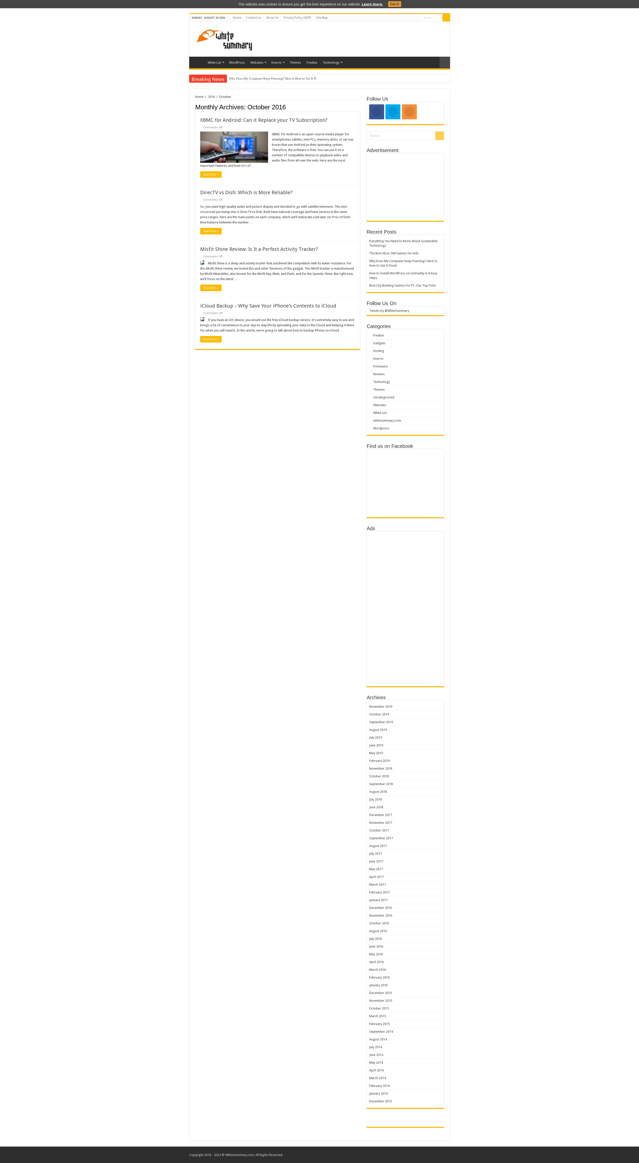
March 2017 (377, 884)
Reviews (379, 374)
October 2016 (379, 923)
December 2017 (380, 815)
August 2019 (378, 730)
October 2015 (379, 1008)
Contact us (253, 17)
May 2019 (376, 753)
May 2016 (376, 954)
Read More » (211, 174)
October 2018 (379, 776)
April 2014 (376, 1070)
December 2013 (380, 1101)
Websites (256, 62)
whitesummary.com (387, 420)
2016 (211, 97)
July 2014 (375, 1047)
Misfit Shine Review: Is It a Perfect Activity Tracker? (259, 249)
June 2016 (376, 946)
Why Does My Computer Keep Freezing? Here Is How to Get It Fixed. (275, 78)
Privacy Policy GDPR (297, 17)
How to (276, 62)
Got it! (394, 4)
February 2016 (379, 977)
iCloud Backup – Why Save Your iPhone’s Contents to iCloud (268, 306)
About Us (272, 17)
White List (214, 62)
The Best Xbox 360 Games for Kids (394, 253)
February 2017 (379, 892)
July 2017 (375, 853)
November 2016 (380, 915)
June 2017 (376, 861)
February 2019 (379, 761)
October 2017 (379, 830)
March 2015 (377, 1016)
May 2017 (376, 869)
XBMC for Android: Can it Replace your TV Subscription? (263, 120)
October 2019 (379, 714)
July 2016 (375, 939)
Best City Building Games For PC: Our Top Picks (402, 285)
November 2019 (380, 706)
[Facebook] (412, 18)
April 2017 (376, 877)
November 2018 (380, 768)
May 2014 (376, 1062)
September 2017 (381, 838)
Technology (331, 62)
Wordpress (381, 428)
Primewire (380, 366)
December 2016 (380, 908)
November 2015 (380, 1000)
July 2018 (375, 799)
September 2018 (381, 784)
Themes (295, 62)
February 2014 (379, 1086)
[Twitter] (416, 18)
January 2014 (378, 1093)
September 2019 (381, 722)
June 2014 (376, 1055)
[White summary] (224, 38)
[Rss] (407, 18)
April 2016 (376, 962)
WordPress (237, 62)
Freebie (312, 62)
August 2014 (378, 1039)
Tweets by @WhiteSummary (389, 311)
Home (237, 17)
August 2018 (378, 792)
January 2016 (378, 985)
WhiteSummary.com (239, 1155)
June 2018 (376, 807)
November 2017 (380, 823)
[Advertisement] (355, 38)
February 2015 (379, 1024)
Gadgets (379, 343)
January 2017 (378, 900)
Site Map (322, 17)
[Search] (446, 17)
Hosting (378, 351)
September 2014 (381, 1031)
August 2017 (378, 846)
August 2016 (378, 931)
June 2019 (376, 745)
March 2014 (377, 1078)
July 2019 (375, 737)
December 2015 (380, 993)
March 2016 (377, 970)
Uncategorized (383, 397)
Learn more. (372, 4)
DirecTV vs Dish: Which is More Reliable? (246, 192)
